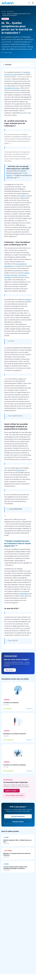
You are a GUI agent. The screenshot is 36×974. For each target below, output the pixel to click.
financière (14, 275)
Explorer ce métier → (11, 790)
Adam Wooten (25, 594)
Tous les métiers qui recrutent (14, 795)
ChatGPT (22, 196)
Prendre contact (18, 822)
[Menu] (33, 3)
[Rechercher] (29, 2)
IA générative (19, 470)
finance (28, 299)
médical (26, 273)
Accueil (3, 11)
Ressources (10, 11)
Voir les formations (18, 816)
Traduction (5, 19)
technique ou (22, 275)
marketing (7, 277)
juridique (7, 275)
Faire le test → (10, 670)
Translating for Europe (11, 88)
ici (20, 113)
